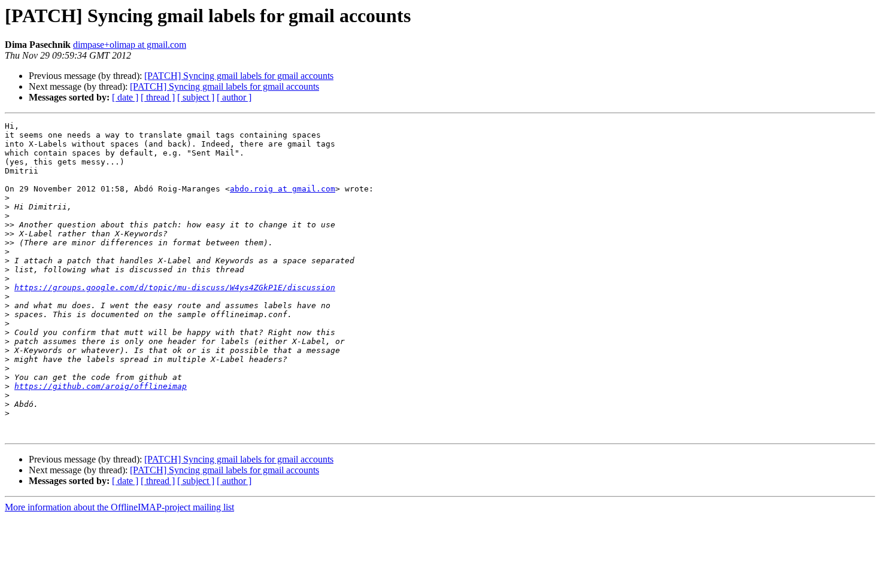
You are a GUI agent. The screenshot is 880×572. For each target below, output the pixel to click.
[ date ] (125, 97)
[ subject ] (195, 97)
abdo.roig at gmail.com (282, 188)
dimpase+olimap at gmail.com (129, 44)
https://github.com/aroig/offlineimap (100, 386)
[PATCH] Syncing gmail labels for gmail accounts (238, 76)
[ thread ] (158, 97)
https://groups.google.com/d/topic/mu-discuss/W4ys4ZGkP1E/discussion (174, 287)
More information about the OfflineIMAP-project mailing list (119, 507)
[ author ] (234, 97)
